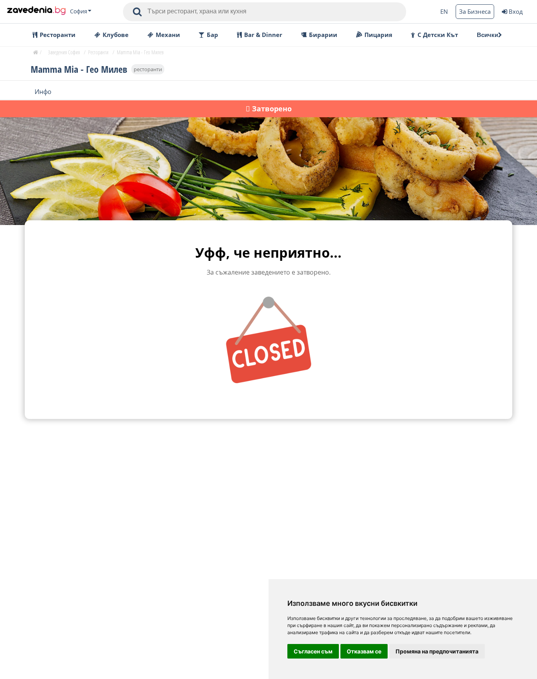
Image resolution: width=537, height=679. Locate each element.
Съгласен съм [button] (313, 651)
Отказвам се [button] (364, 651)
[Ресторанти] (36, 11)
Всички (487, 34)
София (78, 11)
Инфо (43, 91)
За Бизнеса (475, 11)
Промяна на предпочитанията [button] (436, 651)
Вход (516, 11)
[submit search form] (137, 11)
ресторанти (148, 68)
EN (444, 11)
